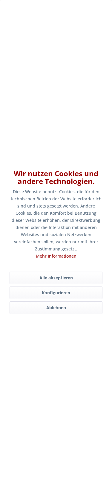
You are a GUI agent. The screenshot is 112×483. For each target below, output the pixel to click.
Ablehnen (56, 307)
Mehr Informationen (56, 256)
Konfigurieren (56, 292)
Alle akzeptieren (56, 278)
